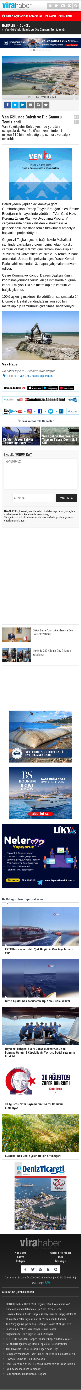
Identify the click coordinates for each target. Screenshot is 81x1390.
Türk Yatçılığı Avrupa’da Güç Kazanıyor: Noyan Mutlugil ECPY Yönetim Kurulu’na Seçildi (36, 1324)
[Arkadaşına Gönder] (30, 105)
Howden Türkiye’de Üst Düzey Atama (25, 1358)
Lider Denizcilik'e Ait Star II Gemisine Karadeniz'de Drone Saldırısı (40, 1363)
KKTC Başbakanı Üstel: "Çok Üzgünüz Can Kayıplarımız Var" (38, 1304)
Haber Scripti (37, 1282)
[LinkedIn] (23, 105)
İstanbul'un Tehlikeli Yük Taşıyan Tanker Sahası (31, 1329)
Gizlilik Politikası (60, 1252)
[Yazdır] (38, 105)
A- (76, 122)
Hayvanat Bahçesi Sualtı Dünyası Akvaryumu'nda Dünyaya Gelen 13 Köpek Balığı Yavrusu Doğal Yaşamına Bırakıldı (39, 1315)
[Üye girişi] (48, 1269)
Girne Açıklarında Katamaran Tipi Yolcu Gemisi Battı (33, 1309)
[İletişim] (69, 6)
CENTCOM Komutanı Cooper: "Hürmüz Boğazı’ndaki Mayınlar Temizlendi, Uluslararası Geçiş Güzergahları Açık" (36, 1339)
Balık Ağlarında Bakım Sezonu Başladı (26, 1373)
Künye (20, 1256)
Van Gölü (25, 376)
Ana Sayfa (20, 1252)
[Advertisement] (40, 579)
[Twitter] (15, 105)
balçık (35, 376)
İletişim (20, 1261)
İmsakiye (60, 1261)
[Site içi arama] (76, 6)
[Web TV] (56, 6)
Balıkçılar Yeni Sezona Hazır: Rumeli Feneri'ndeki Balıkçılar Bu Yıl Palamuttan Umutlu (38, 1354)
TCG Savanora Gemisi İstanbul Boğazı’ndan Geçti (32, 1349)
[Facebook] (7, 105)
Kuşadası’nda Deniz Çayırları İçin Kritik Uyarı (29, 1334)
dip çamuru (46, 376)
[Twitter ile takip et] (33, 1269)
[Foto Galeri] (63, 6)
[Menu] (50, 6)
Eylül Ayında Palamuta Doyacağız (23, 1368)
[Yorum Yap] (46, 105)
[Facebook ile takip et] (25, 1269)
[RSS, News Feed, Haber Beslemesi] (40, 1269)
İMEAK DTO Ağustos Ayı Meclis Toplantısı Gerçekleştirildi (36, 1344)
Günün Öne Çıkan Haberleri (18, 1292)
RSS (60, 1256)
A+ (76, 117)
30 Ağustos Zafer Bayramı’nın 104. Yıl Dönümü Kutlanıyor (36, 1319)
